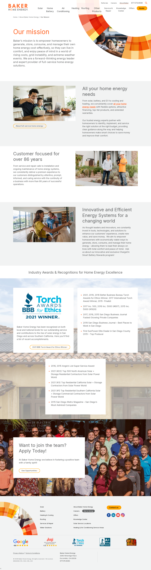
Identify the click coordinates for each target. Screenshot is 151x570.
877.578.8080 (137, 3)
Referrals (104, 3)
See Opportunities (29, 470)
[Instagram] (123, 515)
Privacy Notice (18, 553)
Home (15, 17)
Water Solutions (46, 527)
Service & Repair (108, 9)
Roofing (43, 519)
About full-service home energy (29, 126)
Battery (42, 511)
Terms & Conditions (32, 553)
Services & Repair (46, 523)
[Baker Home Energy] (18, 7)
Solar (42, 507)
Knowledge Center (121, 9)
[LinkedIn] (113, 515)
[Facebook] (109, 515)
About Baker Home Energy (29, 17)
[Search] (146, 3)
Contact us (113, 507)
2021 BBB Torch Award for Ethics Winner (49, 347)
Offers (131, 8)
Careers (114, 3)
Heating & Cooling (46, 515)
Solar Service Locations (82, 523)
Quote (141, 8)
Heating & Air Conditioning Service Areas (88, 527)
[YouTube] (118, 515)
